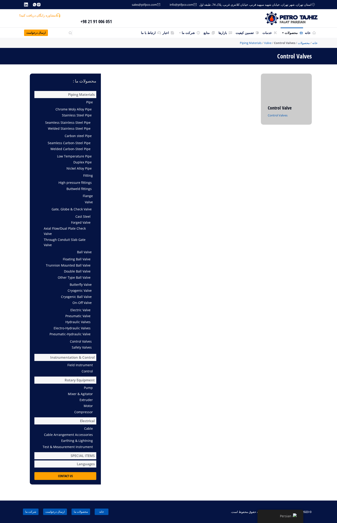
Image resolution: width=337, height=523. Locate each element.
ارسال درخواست (36, 33)
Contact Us (65, 476)
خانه (315, 43)
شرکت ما (30, 512)
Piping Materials (251, 43)
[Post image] (286, 99)
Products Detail (279, 123)
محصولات (304, 43)
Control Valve (280, 108)
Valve (267, 43)
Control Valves (277, 115)
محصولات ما (81, 512)
